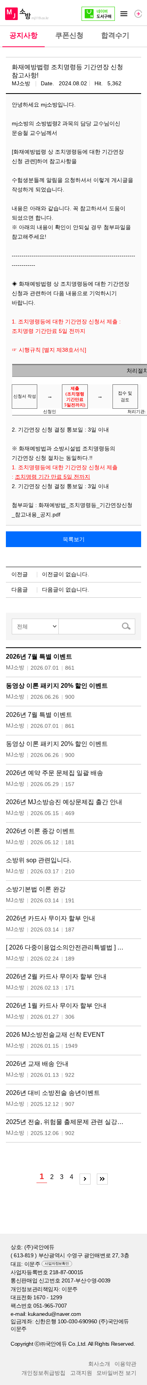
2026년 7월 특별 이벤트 (39, 656)
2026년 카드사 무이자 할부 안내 (50, 918)
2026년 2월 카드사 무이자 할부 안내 (56, 976)
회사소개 (99, 1364)
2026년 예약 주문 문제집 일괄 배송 (54, 773)
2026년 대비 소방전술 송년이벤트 (53, 1092)
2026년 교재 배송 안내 (37, 1063)
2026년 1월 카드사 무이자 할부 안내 (56, 1005)
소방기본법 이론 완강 (35, 889)
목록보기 (74, 539)
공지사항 (23, 35)
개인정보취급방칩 (43, 1373)
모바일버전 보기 (116, 1373)
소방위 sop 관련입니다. (38, 860)
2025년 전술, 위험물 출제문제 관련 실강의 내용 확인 (67, 1122)
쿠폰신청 (69, 35)
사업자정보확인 (57, 1264)
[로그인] (138, 13)
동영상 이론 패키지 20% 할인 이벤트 (57, 685)
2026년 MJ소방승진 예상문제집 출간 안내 (64, 802)
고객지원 (81, 1373)
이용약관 (125, 1364)
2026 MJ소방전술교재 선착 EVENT (55, 1034)
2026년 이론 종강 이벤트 (40, 831)
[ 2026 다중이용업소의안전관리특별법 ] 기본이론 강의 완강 (67, 947)
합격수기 (115, 35)
